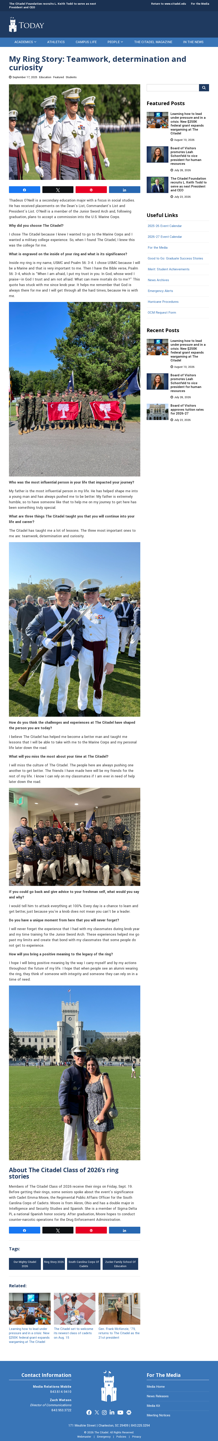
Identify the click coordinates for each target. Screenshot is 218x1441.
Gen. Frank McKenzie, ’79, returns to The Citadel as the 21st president (119, 1333)
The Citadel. (102, 1432)
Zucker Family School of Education (120, 1264)
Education (45, 77)
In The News (193, 42)
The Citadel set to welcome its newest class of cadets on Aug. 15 (73, 1333)
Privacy (136, 1437)
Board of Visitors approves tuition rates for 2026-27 (187, 409)
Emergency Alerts (160, 291)
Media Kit (153, 1405)
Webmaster (84, 1437)
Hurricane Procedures (163, 301)
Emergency (103, 1437)
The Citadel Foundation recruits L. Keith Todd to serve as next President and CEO (52, 5)
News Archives (158, 280)
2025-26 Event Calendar (165, 226)
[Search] (204, 87)
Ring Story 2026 (54, 1262)
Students (71, 77)
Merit (129, 1412)
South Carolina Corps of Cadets (84, 1264)
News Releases (158, 1396)
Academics (23, 42)
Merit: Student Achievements (168, 269)
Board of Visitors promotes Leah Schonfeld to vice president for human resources (186, 156)
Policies (121, 1437)
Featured (58, 77)
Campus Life (86, 42)
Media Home (156, 1386)
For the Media (200, 4)
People (114, 42)
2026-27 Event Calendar (165, 236)
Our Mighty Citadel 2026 (25, 1264)
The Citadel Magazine (153, 42)
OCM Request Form (162, 312)
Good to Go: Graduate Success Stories (175, 258)
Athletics (56, 42)
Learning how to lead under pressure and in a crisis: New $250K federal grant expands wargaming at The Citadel (29, 1335)
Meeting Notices (158, 1415)
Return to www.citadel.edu (168, 4)
